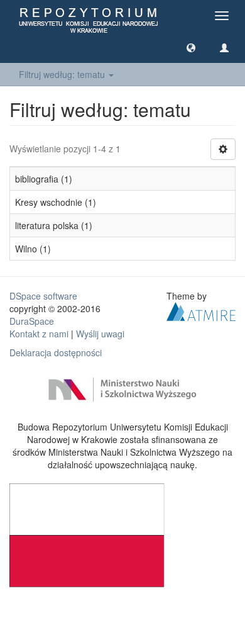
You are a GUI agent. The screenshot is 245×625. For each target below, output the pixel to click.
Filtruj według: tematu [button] (63, 74)
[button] (191, 47)
